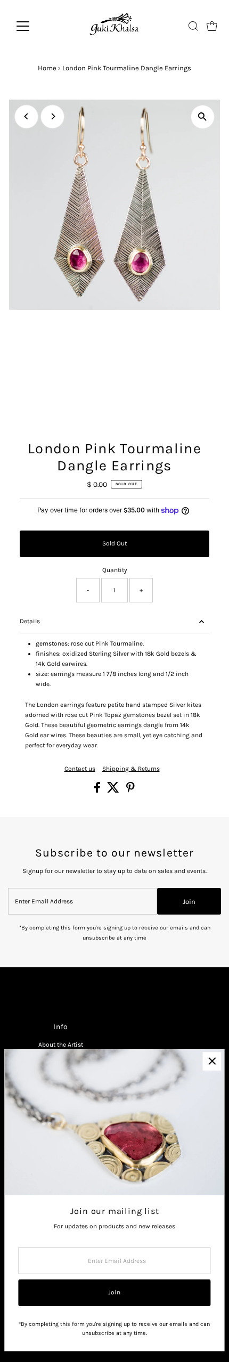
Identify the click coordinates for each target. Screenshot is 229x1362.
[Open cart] (212, 26)
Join (189, 902)
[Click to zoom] (203, 117)
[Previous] (26, 116)
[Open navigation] (34, 26)
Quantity (114, 570)
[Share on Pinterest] (130, 790)
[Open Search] (193, 26)
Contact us (79, 769)
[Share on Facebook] (98, 790)
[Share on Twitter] (114, 790)
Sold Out (114, 543)
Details (30, 621)
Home (47, 68)
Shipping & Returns (131, 769)
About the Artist (60, 1044)
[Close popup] (211, 1061)
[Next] (52, 116)
